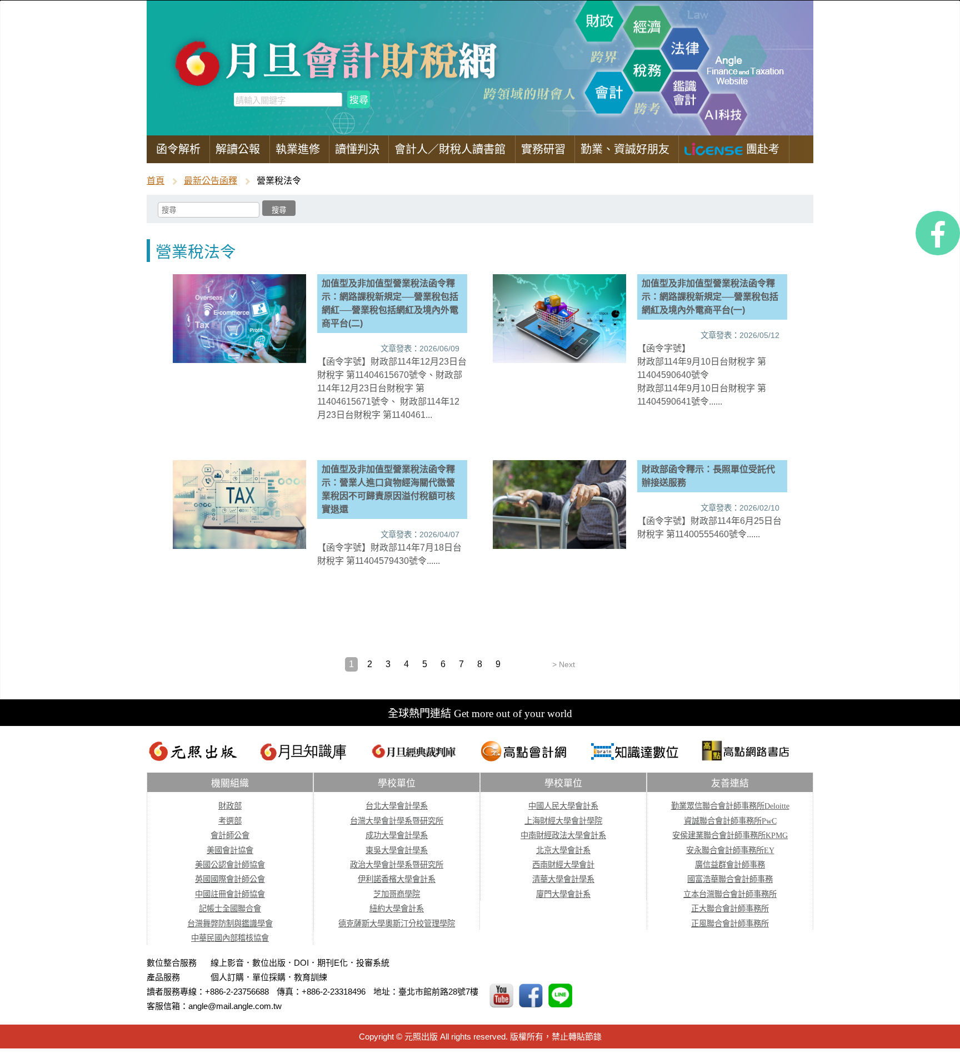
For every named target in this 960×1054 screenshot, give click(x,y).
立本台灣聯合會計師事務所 (730, 894)
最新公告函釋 (210, 180)
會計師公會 (230, 835)
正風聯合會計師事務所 (730, 923)
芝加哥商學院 (396, 894)
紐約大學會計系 (396, 908)
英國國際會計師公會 (230, 879)
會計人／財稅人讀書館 (450, 149)
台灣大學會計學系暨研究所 (396, 820)
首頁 (155, 180)
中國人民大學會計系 (563, 805)
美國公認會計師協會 (230, 864)
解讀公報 (238, 149)
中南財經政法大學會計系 (563, 835)
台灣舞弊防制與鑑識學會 (230, 923)
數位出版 (269, 962)
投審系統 (372, 962)
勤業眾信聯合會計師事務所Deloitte (730, 805)
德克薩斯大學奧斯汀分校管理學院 (396, 923)
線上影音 (227, 962)
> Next (563, 664)
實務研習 (543, 149)
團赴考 (761, 149)
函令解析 (178, 149)
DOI (301, 962)
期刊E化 (332, 962)
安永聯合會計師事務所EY (730, 850)
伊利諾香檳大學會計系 (397, 879)
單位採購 (269, 977)
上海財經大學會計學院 (563, 820)
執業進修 (298, 149)
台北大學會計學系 (397, 805)
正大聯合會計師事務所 (730, 908)
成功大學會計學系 (397, 835)
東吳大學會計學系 (397, 850)
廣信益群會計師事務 (730, 864)
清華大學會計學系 (563, 879)
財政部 (230, 805)
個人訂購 (227, 977)
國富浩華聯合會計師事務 (730, 879)
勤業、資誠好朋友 (625, 149)
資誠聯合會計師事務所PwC (730, 820)
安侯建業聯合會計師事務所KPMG (730, 835)
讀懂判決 (357, 149)
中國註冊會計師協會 (230, 894)
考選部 (230, 820)
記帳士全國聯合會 (230, 908)
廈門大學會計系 (563, 894)
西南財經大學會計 (563, 864)
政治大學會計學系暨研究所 (396, 864)
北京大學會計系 (563, 850)
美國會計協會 (230, 850)
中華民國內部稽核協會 (230, 938)
